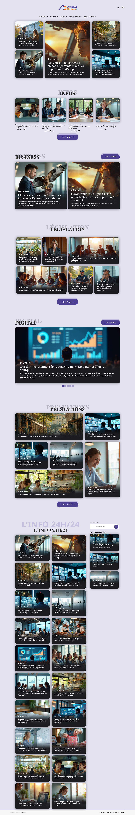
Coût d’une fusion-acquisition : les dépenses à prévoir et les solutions (53, 126)
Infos (67, 93)
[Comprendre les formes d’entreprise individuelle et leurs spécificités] (32, 768)
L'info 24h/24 (50, 530)
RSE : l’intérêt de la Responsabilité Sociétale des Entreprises (79, 126)
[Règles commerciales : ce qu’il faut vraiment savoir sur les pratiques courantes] (93, 250)
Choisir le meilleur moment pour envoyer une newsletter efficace (30, 804)
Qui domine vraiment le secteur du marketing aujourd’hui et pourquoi (62, 368)
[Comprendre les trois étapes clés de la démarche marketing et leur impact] (32, 741)
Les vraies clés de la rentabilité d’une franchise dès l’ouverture (42, 494)
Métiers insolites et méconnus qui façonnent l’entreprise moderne (27, 72)
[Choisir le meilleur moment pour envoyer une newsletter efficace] (32, 796)
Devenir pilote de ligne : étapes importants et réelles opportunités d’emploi (66, 65)
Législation (67, 229)
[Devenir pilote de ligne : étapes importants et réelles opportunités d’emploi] (67, 49)
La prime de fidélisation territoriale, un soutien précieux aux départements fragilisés (32, 693)
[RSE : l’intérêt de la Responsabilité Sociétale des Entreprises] (81, 110)
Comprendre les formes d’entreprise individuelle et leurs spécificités (28, 259)
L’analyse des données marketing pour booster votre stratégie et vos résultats (67, 721)
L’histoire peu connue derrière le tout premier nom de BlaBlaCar (27, 126)
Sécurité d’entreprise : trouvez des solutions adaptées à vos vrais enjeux (105, 72)
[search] (118, 7)
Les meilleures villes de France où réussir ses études (105, 44)
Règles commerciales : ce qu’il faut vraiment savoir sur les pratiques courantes (93, 259)
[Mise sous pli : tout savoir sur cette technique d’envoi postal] (108, 110)
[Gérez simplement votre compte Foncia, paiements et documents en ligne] (102, 469)
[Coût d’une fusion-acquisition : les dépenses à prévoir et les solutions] (54, 110)
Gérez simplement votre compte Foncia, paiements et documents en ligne (101, 491)
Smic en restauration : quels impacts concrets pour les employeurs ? (68, 639)
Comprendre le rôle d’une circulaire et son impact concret (41, 290)
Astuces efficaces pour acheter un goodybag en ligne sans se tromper (67, 749)
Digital (26, 322)
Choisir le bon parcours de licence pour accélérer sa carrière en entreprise (28, 43)
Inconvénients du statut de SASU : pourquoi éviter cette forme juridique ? (106, 287)
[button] (62, 385)
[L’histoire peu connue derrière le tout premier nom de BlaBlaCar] (27, 110)
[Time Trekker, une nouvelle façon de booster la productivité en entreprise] (32, 631)
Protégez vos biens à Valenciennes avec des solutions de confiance (66, 463)
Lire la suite (110, 157)
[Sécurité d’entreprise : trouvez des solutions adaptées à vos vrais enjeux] (102, 426)
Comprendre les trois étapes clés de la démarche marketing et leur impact (32, 749)
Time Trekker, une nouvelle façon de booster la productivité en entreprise (32, 639)
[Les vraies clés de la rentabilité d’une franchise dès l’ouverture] (49, 484)
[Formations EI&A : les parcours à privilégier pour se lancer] (69, 658)
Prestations (101, 40)
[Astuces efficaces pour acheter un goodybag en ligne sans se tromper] (69, 741)
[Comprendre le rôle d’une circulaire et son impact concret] (41, 280)
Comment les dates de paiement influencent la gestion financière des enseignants (32, 721)
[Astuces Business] (67, 7)
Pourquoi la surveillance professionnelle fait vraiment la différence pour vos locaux (30, 463)
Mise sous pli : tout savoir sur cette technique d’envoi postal (106, 126)
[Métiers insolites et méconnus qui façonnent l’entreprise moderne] (41, 185)
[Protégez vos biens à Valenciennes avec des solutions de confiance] (66, 455)
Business (23, 38)
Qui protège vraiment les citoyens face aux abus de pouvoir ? (79, 288)
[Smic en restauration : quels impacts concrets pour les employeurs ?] (69, 631)
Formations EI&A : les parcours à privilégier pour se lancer (67, 666)
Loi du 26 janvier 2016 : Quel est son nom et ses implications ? (54, 259)
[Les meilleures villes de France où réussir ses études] (106, 35)
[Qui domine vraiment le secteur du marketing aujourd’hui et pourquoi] (67, 355)
